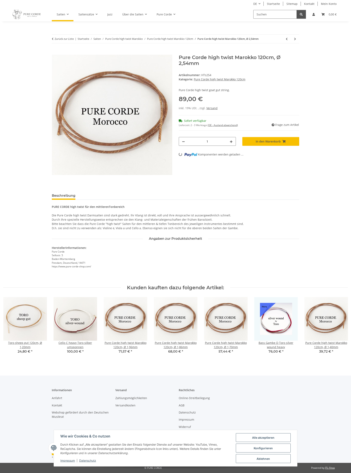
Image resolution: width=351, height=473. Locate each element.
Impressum (67, 460)
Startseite (273, 4)
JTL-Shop (330, 468)
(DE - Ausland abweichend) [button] (223, 125)
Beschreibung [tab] (63, 196)
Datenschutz (87, 460)
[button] (313, 14)
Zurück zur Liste (64, 39)
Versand (212, 108)
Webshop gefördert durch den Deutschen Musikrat (80, 414)
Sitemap (292, 4)
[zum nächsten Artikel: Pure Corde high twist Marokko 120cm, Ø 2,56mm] (295, 39)
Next (341, 328)
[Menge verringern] (183, 141)
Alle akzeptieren (263, 437)
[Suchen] (301, 14)
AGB (181, 405)
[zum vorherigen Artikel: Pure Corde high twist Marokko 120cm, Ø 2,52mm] (287, 39)
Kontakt (309, 4)
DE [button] (255, 4)
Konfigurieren (263, 448)
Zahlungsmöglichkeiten (131, 398)
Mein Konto (329, 4)
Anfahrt (57, 398)
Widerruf (185, 427)
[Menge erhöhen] (231, 141)
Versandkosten (125, 405)
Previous (10, 328)
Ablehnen (263, 458)
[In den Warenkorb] (55, 52)
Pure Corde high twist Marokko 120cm (219, 79)
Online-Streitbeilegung (194, 398)
